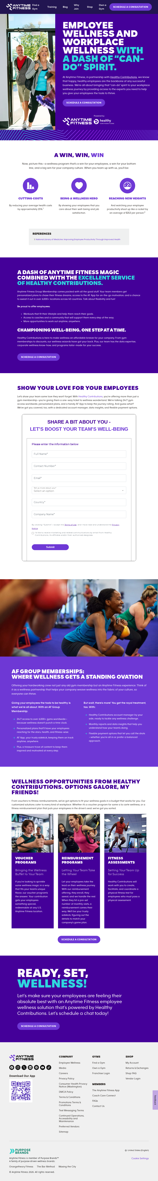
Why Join (76, 7)
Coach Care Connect (104, 1095)
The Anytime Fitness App (106, 1090)
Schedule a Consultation (83, 102)
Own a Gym (102, 7)
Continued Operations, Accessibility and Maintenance (71, 1118)
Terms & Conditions (69, 1097)
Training (52, 7)
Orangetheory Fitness (21, 1166)
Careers (63, 1073)
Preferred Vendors (69, 1126)
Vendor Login (133, 1078)
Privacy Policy (66, 1078)
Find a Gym (35, 7)
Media (62, 1068)
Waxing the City (67, 1166)
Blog (65, 7)
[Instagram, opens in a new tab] (17, 1067)
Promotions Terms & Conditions (70, 1103)
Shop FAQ (131, 1073)
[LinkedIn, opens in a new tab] (30, 1067)
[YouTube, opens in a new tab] (42, 1067)
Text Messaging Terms (71, 1110)
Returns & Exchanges (137, 1068)
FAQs (95, 1101)
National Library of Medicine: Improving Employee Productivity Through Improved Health (78, 239)
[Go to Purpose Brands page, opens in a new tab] (20, 1151)
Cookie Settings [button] (140, 1158)
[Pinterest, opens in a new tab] (36, 1067)
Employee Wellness (69, 1063)
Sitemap (63, 1132)
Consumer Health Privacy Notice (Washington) (73, 1085)
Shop (90, 7)
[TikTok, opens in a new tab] (48, 1067)
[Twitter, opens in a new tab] (24, 1067)
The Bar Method (46, 1166)
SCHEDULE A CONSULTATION (130, 7)
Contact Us (98, 1106)
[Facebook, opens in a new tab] (11, 1067)
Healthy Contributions (123, 77)
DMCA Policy (66, 1092)
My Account (132, 1063)
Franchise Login (101, 1073)
